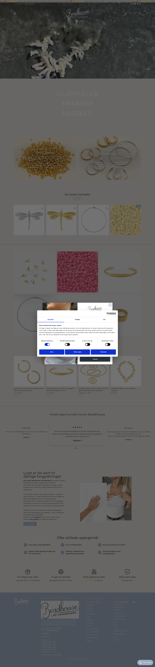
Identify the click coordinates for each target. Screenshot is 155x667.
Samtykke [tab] (51, 319)
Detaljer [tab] (77, 319)
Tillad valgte (78, 352)
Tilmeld (95, 359)
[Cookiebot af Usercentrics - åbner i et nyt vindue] (108, 313)
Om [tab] (104, 319)
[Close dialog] (110, 305)
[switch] (67, 344)
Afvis (51, 352)
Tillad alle (103, 352)
